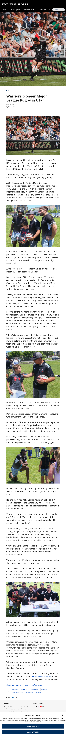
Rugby (8, 90)
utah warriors (29, 692)
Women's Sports (29, 10)
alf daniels (15, 689)
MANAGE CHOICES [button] (33, 726)
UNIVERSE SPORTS (15, 4)
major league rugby (17, 692)
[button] (62, 714)
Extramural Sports (44, 10)
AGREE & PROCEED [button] (33, 732)
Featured (38, 692)
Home (5, 10)
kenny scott (44, 689)
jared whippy (24, 689)
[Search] (62, 9)
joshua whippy (34, 689)
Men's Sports (15, 10)
